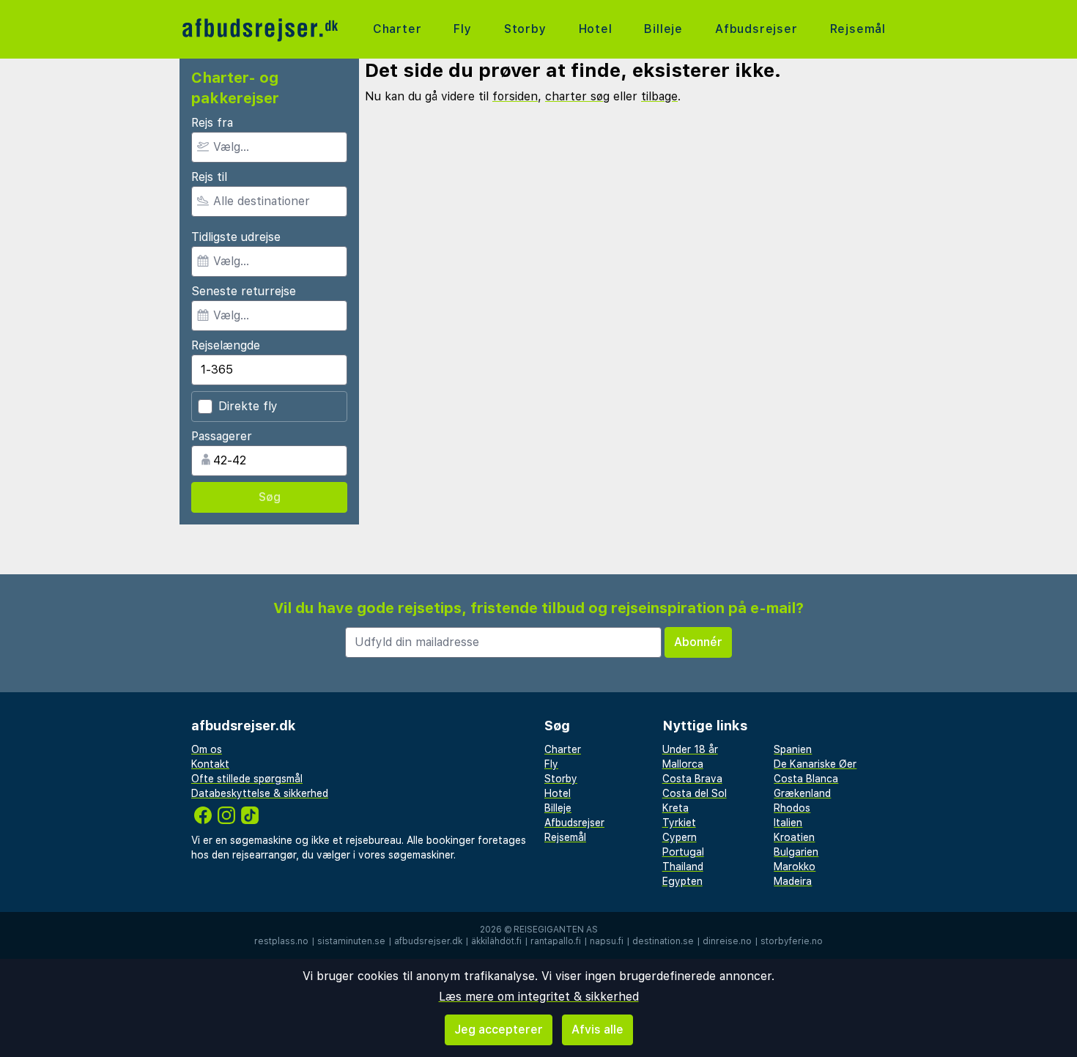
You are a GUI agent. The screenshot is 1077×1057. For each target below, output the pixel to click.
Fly (462, 29)
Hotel (595, 29)
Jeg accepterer (498, 1029)
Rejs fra (212, 123)
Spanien (793, 749)
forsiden (515, 96)
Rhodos (792, 808)
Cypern (679, 837)
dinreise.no (727, 941)
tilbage (659, 96)
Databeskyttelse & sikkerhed (259, 793)
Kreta (675, 808)
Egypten (682, 881)
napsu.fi (606, 941)
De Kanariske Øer (815, 764)
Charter (397, 29)
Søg (270, 497)
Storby (525, 29)
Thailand (682, 866)
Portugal (683, 852)
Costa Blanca (806, 779)
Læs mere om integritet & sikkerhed (539, 997)
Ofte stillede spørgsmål (247, 779)
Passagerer (221, 436)
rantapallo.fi (555, 941)
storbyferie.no (791, 941)
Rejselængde (225, 345)
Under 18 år (690, 749)
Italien (788, 822)
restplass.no (281, 941)
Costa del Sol (694, 793)
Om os (206, 749)
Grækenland (802, 793)
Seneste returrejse (243, 291)
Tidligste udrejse (236, 237)
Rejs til (209, 177)
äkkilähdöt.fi (496, 941)
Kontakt (210, 764)
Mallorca (682, 764)
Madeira (793, 881)
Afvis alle (597, 1029)
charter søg (577, 96)
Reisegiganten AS (556, 929)
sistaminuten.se (351, 941)
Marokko (794, 866)
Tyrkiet (679, 822)
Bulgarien (796, 852)
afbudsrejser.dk (428, 941)
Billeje (663, 29)
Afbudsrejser (756, 29)
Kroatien (794, 837)
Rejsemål (858, 29)
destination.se (663, 941)
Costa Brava (692, 779)
